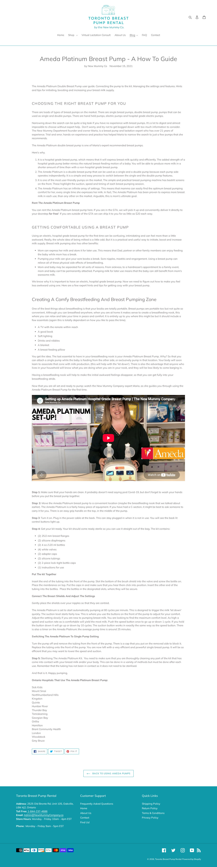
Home (83, 808)
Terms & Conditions (153, 813)
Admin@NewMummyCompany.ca (43, 815)
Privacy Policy (150, 817)
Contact (84, 817)
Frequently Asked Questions (96, 803)
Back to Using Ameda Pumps (111, 773)
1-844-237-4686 (37, 811)
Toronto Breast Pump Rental (168, 859)
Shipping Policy (151, 803)
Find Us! (85, 822)
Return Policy (149, 808)
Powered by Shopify (191, 859)
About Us (85, 813)
